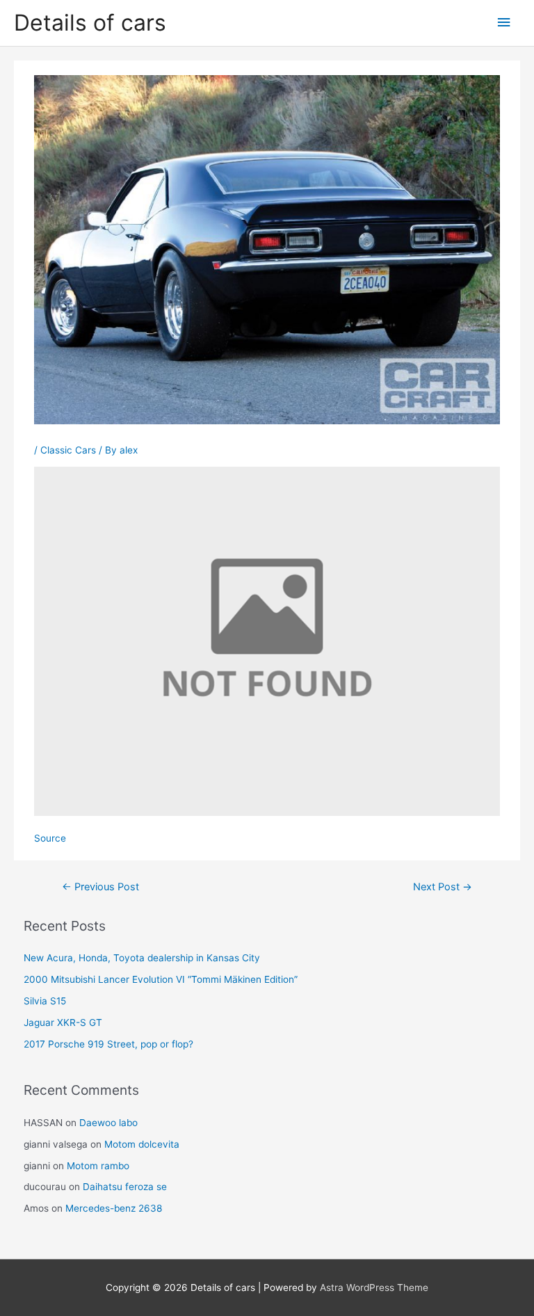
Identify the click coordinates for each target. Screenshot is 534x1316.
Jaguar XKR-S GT (63, 1022)
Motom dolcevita (141, 1144)
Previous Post (100, 887)
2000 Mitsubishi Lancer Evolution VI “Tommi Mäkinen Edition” (161, 979)
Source (50, 838)
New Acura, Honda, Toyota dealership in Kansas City (142, 957)
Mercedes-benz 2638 (113, 1208)
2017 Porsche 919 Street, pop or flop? (108, 1044)
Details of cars (90, 22)
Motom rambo (98, 1165)
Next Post (442, 887)
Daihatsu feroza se (125, 1186)
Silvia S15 (45, 1000)
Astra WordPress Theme (374, 1287)
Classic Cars (68, 450)
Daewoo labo (108, 1122)
